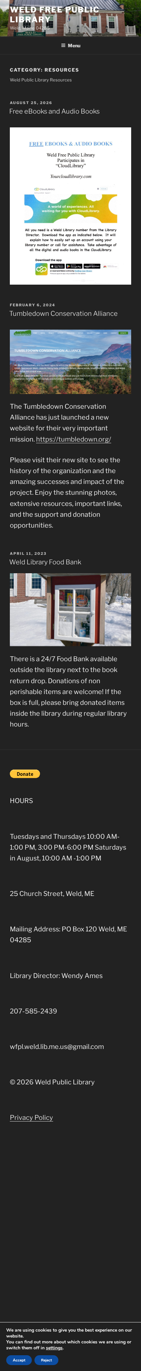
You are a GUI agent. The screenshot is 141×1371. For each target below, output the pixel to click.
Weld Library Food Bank (45, 562)
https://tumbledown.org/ (73, 439)
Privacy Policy (31, 1117)
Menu (74, 45)
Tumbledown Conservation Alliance (63, 313)
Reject (46, 1360)
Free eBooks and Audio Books (54, 111)
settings (54, 1348)
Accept (19, 1360)
